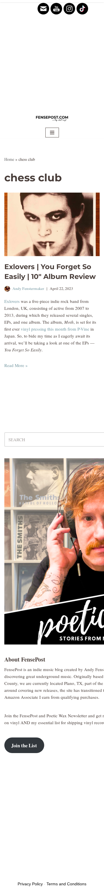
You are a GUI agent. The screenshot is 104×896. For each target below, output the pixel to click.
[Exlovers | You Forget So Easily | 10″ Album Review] (52, 224)
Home (9, 159)
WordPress (48, 874)
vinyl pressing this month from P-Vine (55, 329)
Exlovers (12, 301)
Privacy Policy (30, 884)
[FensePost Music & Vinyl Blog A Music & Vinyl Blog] (52, 118)
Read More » (16, 365)
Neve (9, 874)
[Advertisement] (52, 55)
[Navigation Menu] (52, 132)
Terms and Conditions (66, 884)
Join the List (24, 745)
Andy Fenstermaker (28, 288)
